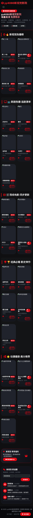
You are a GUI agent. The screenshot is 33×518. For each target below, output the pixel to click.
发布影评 (25, 479)
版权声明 (16, 514)
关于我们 (9, 514)
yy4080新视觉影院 (15, 3)
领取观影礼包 (11, 459)
